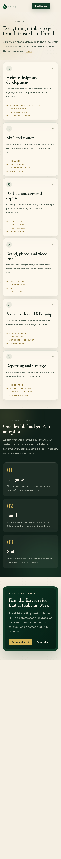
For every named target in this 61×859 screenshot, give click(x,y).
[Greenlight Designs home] (10, 6)
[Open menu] (55, 6)
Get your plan (18, 642)
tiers (29, 51)
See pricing (42, 642)
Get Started (41, 6)
